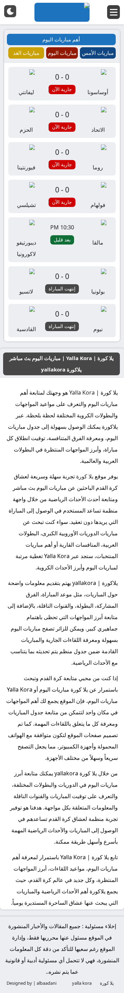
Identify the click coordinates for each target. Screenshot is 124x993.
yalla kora (82, 983)
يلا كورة (84, 476)
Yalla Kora (82, 392)
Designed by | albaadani (31, 983)
